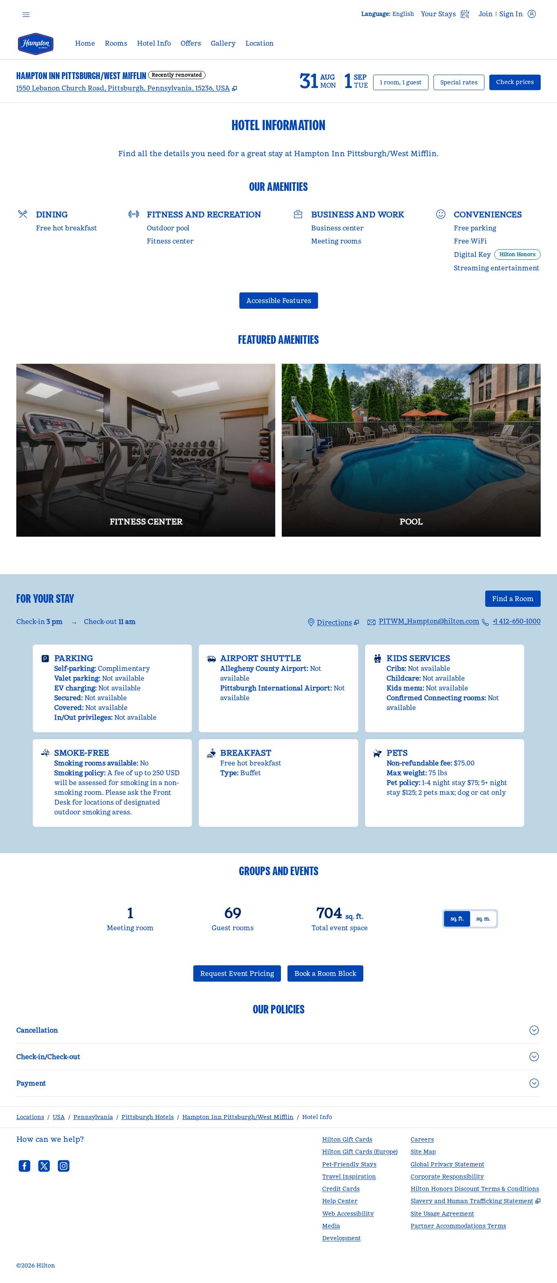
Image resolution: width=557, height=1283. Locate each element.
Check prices (518, 82)
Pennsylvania (93, 1117)
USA (59, 1117)
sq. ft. (457, 919)
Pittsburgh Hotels (148, 1117)
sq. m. (483, 919)
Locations (30, 1117)
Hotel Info (317, 1117)
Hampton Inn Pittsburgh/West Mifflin (238, 1117)
